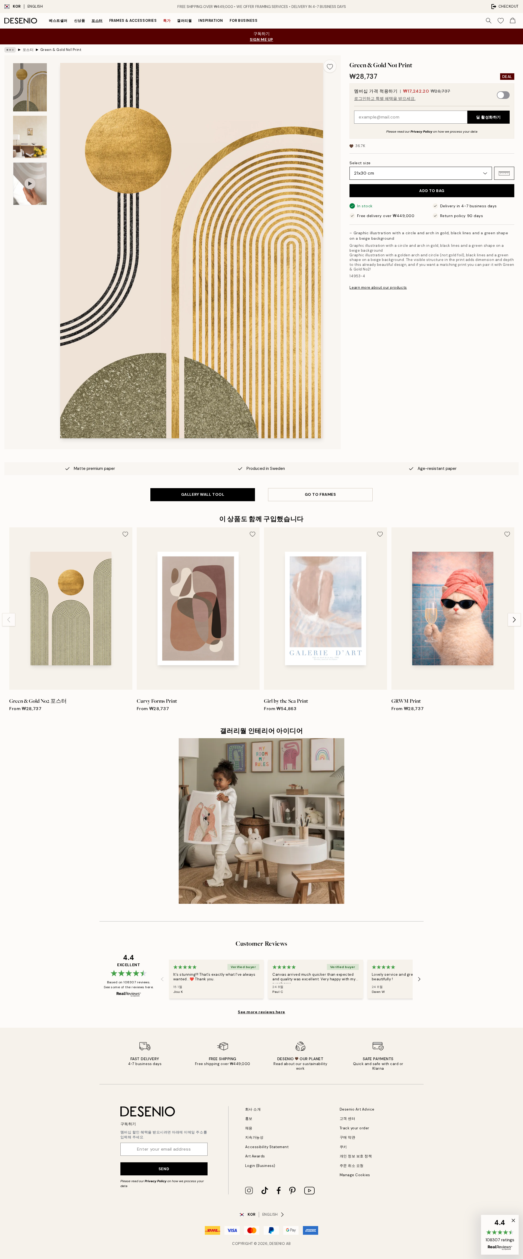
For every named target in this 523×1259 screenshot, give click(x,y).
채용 (249, 1128)
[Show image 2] (30, 137)
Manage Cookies (355, 1175)
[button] (504, 173)
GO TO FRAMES (320, 494)
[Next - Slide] (514, 619)
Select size (359, 162)
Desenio (277, 1243)
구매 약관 (347, 1137)
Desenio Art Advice (357, 1109)
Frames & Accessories (133, 20)
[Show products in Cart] (513, 20)
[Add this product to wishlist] (329, 66)
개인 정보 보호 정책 (356, 1156)
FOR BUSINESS (243, 20)
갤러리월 (184, 20)
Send (164, 1168)
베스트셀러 (58, 20)
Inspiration (210, 20)
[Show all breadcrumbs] (10, 50)
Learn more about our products (378, 287)
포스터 (97, 20)
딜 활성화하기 (488, 117)
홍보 (249, 1118)
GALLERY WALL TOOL (202, 494)
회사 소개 (253, 1109)
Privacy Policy (421, 131)
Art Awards (255, 1156)
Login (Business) (260, 1165)
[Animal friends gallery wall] (261, 821)
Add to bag (432, 190)
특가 (167, 20)
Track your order (354, 1128)
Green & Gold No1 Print (60, 49)
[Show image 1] (30, 87)
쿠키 (343, 1147)
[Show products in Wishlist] (501, 20)
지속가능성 (254, 1137)
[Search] (489, 20)
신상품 (79, 20)
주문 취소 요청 (352, 1165)
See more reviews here (261, 1011)
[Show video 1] (30, 183)
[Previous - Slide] (8, 619)
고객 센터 (347, 1118)
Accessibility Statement (267, 1147)
